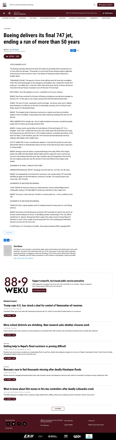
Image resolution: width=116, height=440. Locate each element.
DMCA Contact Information (96, 425)
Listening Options (8, 18)
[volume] (9, 13)
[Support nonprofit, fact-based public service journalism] (16, 285)
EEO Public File (68, 420)
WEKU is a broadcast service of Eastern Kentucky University (52, 421)
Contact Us (91, 420)
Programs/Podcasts (48, 18)
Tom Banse (15, 50)
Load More (58, 409)
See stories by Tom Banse (23, 258)
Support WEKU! (106, 5)
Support (62, 18)
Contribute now (39, 290)
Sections (33, 18)
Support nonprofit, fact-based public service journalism (58, 280)
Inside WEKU (106, 18)
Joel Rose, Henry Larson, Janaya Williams (14, 349)
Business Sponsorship (77, 18)
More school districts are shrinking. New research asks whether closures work (46, 325)
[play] (4, 13)
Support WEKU (68, 425)
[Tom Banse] (8, 250)
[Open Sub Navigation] (3, 21)
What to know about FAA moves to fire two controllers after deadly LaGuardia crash (49, 388)
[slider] (12, 13)
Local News (7, 28)
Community (94, 18)
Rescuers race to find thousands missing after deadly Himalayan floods (42, 369)
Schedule (22, 18)
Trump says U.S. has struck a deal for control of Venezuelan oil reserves (43, 305)
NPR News (6, 343)
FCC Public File (45, 425)
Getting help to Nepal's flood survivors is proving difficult (35, 346)
